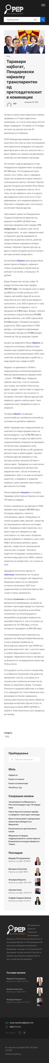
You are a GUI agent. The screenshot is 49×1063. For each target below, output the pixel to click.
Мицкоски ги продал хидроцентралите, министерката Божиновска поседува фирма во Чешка (24, 839)
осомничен (18, 599)
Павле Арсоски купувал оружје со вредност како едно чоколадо (24, 813)
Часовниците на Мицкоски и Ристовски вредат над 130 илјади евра (24, 805)
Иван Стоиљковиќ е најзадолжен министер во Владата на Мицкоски (24, 821)
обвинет (17, 414)
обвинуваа (9, 574)
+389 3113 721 (15, 1027)
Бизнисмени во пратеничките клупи (23, 830)
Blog (8, 56)
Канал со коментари (18, 783)
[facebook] (20, 1033)
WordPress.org (15, 787)
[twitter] (24, 1033)
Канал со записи (16, 779)
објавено (20, 260)
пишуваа (24, 492)
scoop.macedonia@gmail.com (21, 1023)
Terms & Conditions (13, 1054)
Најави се (13, 775)
